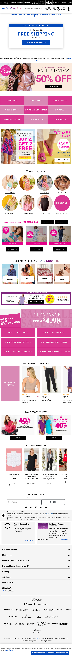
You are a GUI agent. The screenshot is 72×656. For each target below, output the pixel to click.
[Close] (69, 646)
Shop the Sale (36, 249)
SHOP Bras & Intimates (36, 110)
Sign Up (53, 502)
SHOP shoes (60, 119)
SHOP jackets (36, 119)
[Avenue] (12, 616)
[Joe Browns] (27, 616)
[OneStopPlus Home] (14, 8)
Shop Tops (12, 100)
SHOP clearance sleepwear (18, 352)
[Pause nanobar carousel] (34, 16)
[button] (58, 9)
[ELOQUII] (60, 616)
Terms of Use (18, 638)
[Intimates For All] (30, 624)
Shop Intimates (12, 249)
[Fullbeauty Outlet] (36, 631)
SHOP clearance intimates (54, 342)
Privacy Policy (8, 638)
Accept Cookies (62, 653)
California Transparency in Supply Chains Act (53, 638)
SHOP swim (60, 110)
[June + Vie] (50, 616)
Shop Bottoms (60, 100)
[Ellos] (39, 616)
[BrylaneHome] (52, 624)
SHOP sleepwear (12, 119)
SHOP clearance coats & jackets (54, 352)
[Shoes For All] (41, 624)
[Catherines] (50, 610)
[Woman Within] (22, 610)
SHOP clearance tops (54, 333)
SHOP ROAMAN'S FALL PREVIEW (28, 14)
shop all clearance (18, 333)
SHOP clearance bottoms (18, 342)
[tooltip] (6, 2)
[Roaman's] (36, 610)
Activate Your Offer (36, 42)
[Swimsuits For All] (8, 624)
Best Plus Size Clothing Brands (28, 641)
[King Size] (63, 624)
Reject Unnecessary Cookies (43, 653)
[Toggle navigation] (3, 9)
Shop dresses (12, 110)
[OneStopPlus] (8, 610)
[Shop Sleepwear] (61, 222)
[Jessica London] (64, 610)
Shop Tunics (36, 100)
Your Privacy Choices (30, 638)
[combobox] (36, 8)
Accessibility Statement (46, 641)
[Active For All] (19, 624)
